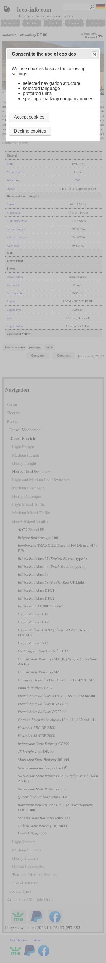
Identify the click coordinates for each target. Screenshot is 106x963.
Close (94, 54)
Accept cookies (29, 117)
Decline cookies (30, 131)
